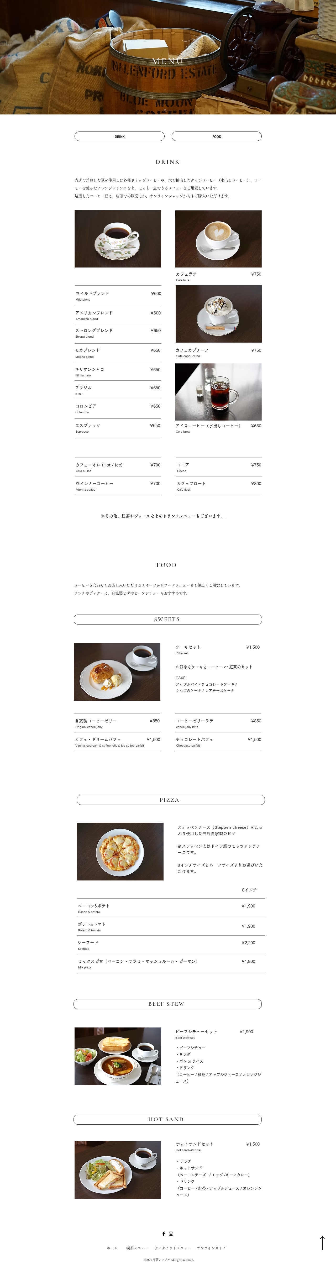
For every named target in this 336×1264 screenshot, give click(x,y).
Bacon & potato (89, 912)
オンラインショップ (166, 196)
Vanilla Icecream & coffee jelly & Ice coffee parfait (109, 745)
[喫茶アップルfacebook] (163, 1233)
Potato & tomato (89, 930)
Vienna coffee (86, 489)
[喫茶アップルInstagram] (171, 1233)
